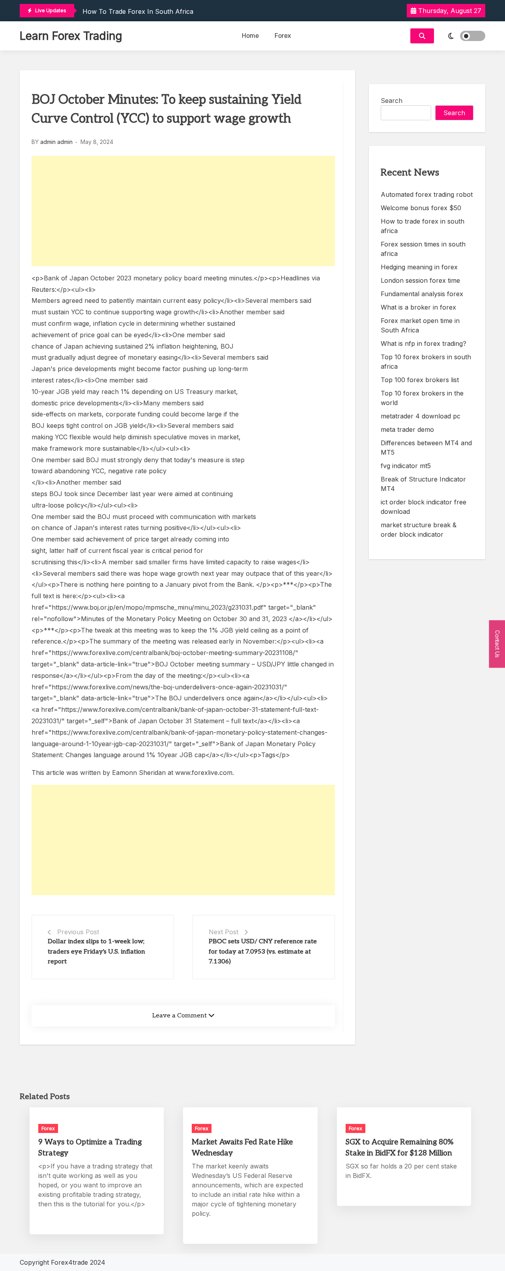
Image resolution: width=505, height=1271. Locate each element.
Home (250, 35)
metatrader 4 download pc (420, 416)
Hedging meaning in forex (419, 267)
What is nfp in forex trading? (423, 343)
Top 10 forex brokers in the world (422, 398)
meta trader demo (407, 429)
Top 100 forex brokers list (420, 380)
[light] (461, 36)
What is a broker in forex (418, 307)
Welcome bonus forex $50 (421, 208)
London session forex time (420, 280)
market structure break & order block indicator (418, 529)
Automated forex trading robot (427, 194)
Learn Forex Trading (71, 36)
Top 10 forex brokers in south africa (426, 361)
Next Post (223, 932)
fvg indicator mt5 (406, 466)
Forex (283, 35)
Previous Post (78, 932)
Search (391, 101)
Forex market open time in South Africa (420, 325)
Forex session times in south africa (423, 249)
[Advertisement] (183, 211)
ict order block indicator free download (423, 506)
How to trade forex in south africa (137, 11)
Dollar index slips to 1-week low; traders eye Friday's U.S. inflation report (96, 951)
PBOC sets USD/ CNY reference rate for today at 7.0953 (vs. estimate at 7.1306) (263, 951)
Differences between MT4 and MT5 (426, 447)
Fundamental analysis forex (422, 294)
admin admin (56, 141)
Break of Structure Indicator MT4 (423, 484)
